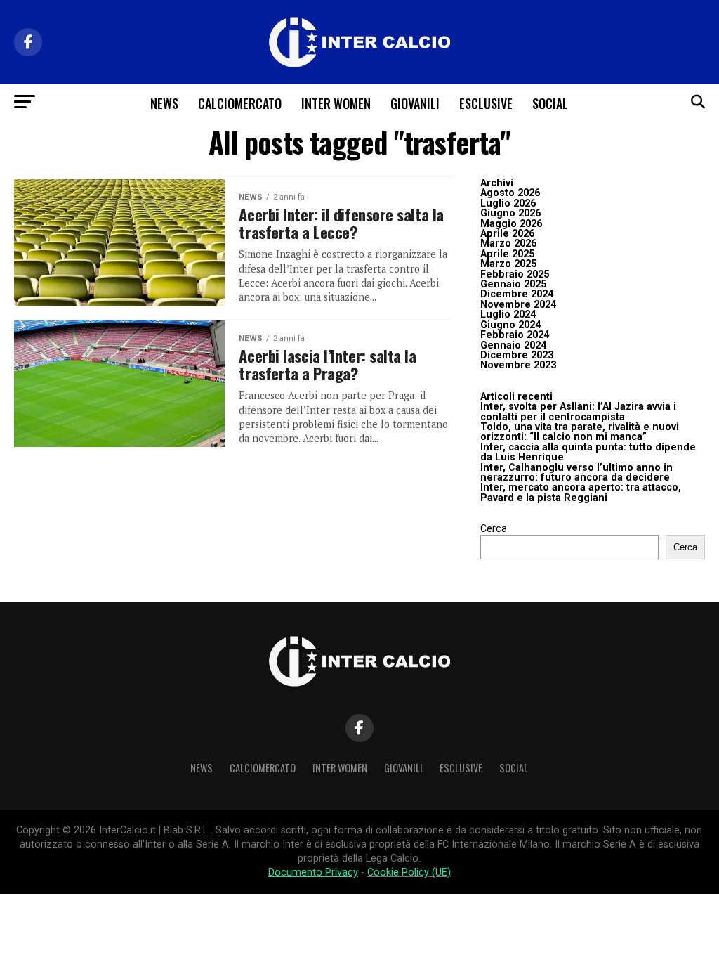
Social (550, 103)
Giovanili (415, 103)
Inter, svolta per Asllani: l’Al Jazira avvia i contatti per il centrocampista (578, 411)
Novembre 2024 (518, 305)
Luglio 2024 (508, 314)
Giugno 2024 (510, 325)
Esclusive (486, 103)
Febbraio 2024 (514, 335)
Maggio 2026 (511, 224)
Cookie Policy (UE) (409, 872)
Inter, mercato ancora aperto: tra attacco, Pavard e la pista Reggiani (580, 492)
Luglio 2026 (508, 203)
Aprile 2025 (507, 254)
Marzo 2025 (508, 264)
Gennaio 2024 (513, 345)
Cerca (493, 529)
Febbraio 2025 (514, 274)
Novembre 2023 (518, 365)
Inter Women (336, 103)
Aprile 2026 (507, 234)
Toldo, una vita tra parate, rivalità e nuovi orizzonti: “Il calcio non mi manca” (579, 432)
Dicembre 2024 (516, 294)
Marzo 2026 (508, 243)
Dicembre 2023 (516, 355)
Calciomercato (240, 103)
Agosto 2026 (510, 193)
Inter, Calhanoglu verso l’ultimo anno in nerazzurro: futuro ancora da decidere (576, 473)
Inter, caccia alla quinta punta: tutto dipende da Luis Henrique (588, 452)
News (164, 103)
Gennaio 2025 (513, 284)
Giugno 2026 (510, 213)
